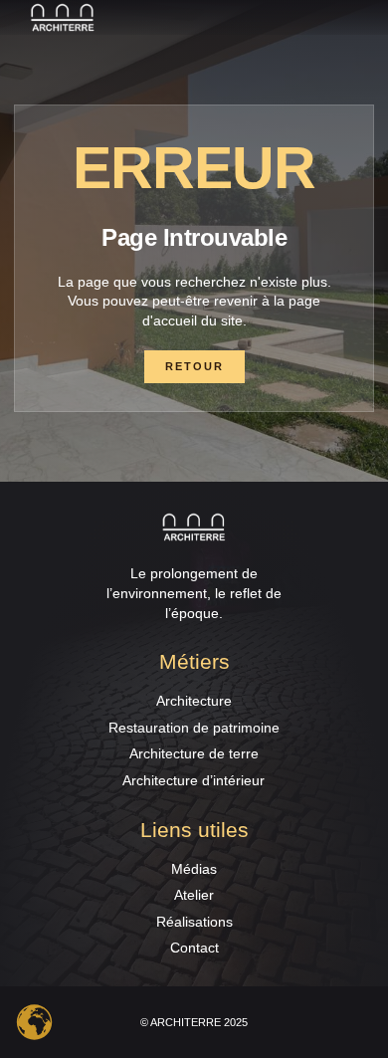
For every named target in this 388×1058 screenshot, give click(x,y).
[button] (362, 17)
